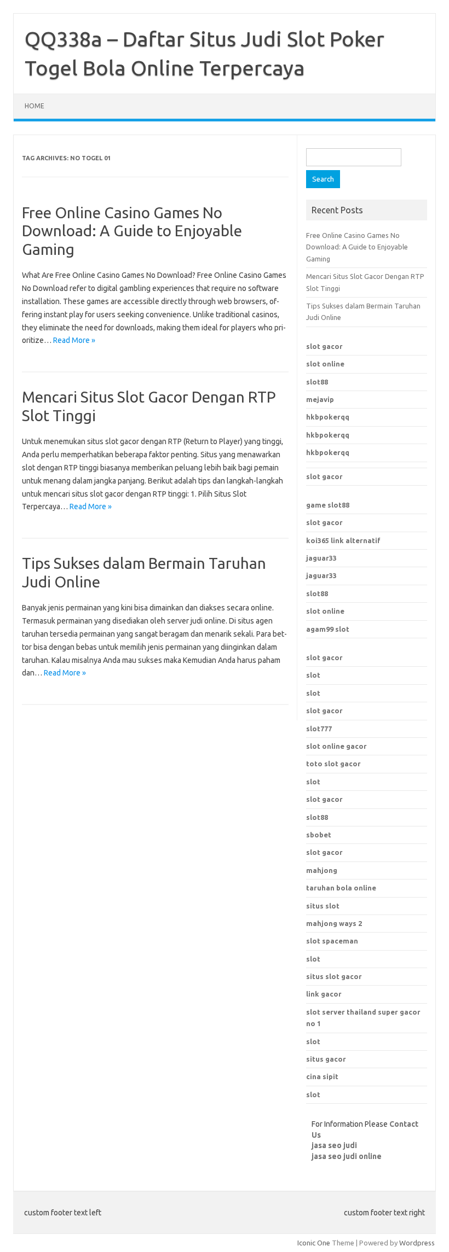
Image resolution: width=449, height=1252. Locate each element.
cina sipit (322, 1076)
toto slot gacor (333, 763)
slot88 (317, 382)
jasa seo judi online (347, 1156)
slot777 (319, 728)
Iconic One (313, 1243)
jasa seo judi (334, 1145)
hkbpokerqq (327, 417)
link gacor (324, 994)
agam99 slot (327, 629)
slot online (325, 364)
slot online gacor (336, 746)
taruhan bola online (341, 888)
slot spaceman (332, 941)
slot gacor (324, 346)
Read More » (74, 340)
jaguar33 (321, 558)
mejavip (320, 399)
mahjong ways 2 (334, 923)
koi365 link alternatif (343, 540)
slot (313, 675)
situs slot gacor (334, 976)
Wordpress (417, 1243)
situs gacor (326, 1059)
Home (34, 105)
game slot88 (327, 505)
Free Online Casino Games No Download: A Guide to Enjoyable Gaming (132, 231)
